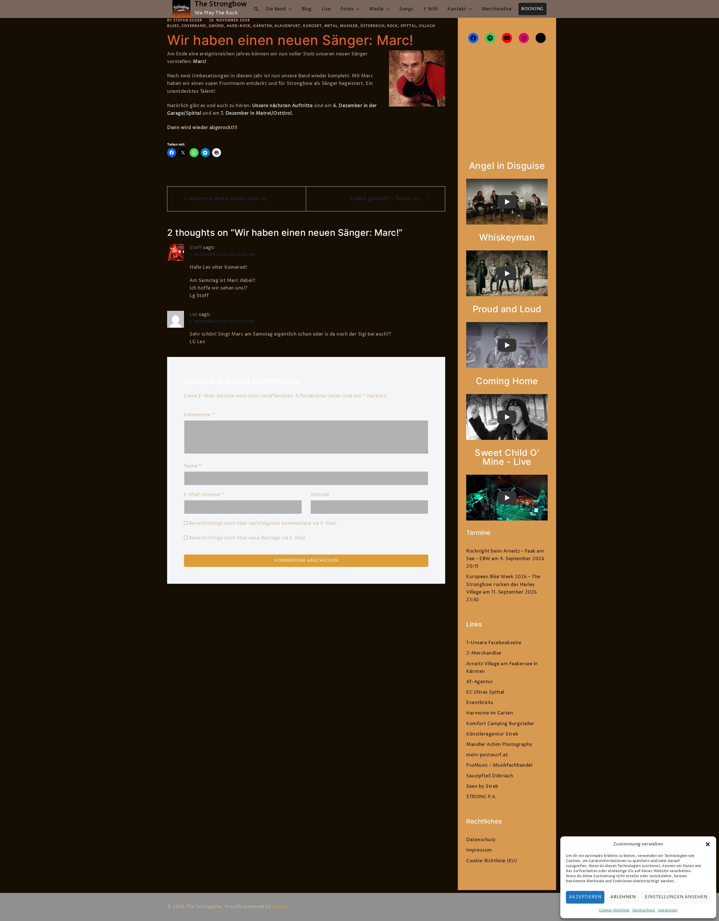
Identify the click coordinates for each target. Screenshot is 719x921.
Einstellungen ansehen (676, 897)
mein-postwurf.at (487, 755)
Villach (427, 26)
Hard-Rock (239, 26)
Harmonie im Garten (489, 713)
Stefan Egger (187, 20)
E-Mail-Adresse (204, 495)
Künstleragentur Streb (492, 734)
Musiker (349, 26)
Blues (173, 26)
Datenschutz (643, 910)
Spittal (408, 26)
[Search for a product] (256, 9)
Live (326, 9)
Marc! (199, 61)
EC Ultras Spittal (485, 692)
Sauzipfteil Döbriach (489, 776)
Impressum (667, 910)
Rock (392, 26)
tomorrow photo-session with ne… (229, 199)
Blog (307, 9)
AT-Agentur (479, 682)
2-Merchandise (483, 653)
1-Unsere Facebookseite (493, 643)
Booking (532, 9)
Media (376, 9)
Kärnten (262, 26)
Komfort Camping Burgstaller (500, 724)
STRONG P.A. (481, 797)
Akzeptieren (585, 897)
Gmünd (216, 26)
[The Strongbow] (181, 9)
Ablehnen (623, 897)
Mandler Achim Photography (499, 744)
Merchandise (497, 9)
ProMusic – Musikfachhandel (499, 765)
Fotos (347, 9)
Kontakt (456, 9)
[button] (708, 844)
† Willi (430, 9)
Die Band (275, 9)
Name (192, 466)
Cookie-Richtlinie (614, 910)
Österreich (372, 26)
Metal (331, 26)
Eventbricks (479, 703)
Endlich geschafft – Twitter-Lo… (387, 199)
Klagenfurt (288, 26)
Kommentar (199, 415)
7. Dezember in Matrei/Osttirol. (257, 113)
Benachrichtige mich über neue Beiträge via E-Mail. (247, 538)
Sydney (280, 907)
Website (319, 495)
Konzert (312, 26)
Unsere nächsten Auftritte (282, 106)
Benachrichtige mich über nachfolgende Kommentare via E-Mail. (263, 523)
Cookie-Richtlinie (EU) (491, 861)
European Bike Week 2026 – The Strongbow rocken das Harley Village (503, 584)
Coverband (193, 26)
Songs (406, 9)
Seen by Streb (482, 786)
